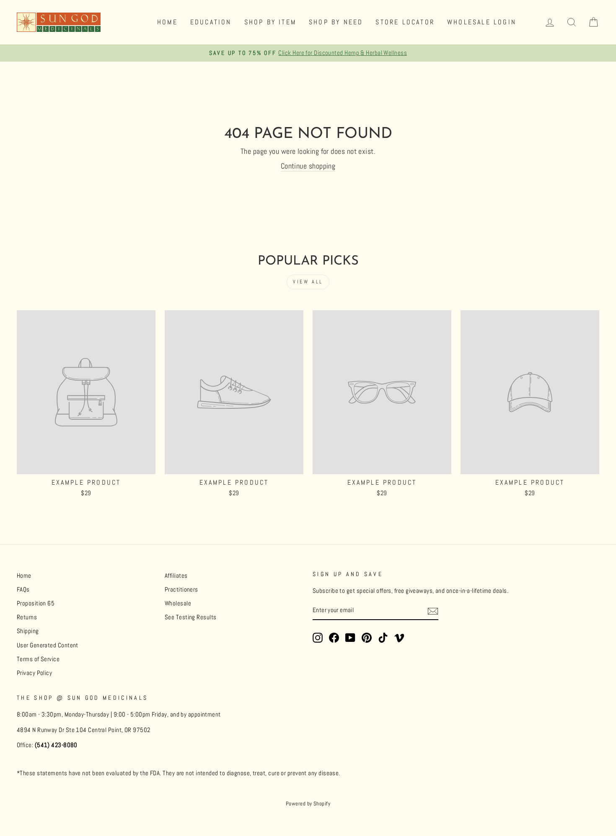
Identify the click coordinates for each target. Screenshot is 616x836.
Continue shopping (308, 166)
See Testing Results (191, 617)
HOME (167, 22)
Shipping (28, 631)
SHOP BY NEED (336, 22)
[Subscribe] (432, 610)
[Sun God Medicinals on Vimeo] (399, 638)
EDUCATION (211, 22)
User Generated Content (47, 645)
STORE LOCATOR (405, 22)
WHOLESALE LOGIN (481, 22)
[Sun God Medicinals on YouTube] (350, 638)
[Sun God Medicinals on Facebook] (334, 638)
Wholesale (178, 603)
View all (308, 281)
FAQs (23, 589)
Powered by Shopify (308, 803)
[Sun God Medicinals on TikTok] (383, 638)
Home (24, 575)
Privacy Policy (34, 673)
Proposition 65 (35, 603)
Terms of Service (38, 659)
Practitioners (181, 589)
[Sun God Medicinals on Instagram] (318, 638)
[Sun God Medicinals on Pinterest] (367, 638)
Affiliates (176, 575)
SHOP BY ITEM (270, 22)
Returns (27, 617)
